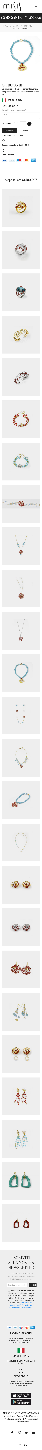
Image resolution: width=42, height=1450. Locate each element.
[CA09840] (21, 758)
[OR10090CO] (21, 1096)
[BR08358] (21, 504)
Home (6, 26)
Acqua (16, 26)
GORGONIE (28, 26)
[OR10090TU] (21, 1139)
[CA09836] (21, 673)
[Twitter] (26, 1432)
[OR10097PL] (21, 1223)
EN (25, 1445)
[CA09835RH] (21, 631)
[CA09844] (21, 800)
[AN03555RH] (21, 292)
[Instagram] (19, 1432)
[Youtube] (33, 1432)
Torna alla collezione (13, 135)
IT (20, 1445)
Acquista (9, 131)
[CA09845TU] (21, 842)
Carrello (26, 131)
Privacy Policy (23, 1416)
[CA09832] (21, 546)
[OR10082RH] (21, 927)
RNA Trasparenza (30, 1419)
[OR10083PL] (21, 969)
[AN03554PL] (21, 208)
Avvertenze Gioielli (21, 1422)
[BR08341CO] (21, 419)
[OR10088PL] (21, 1054)
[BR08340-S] (21, 377)
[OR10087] (21, 1012)
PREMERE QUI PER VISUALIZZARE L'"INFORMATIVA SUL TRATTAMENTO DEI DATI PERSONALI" (20, 1305)
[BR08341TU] (21, 461)
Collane (12, 29)
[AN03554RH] (21, 250)
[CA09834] (21, 588)
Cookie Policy (10, 1416)
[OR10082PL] (21, 885)
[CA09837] (21, 715)
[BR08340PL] (21, 335)
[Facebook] (12, 1432)
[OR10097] (21, 1181)
